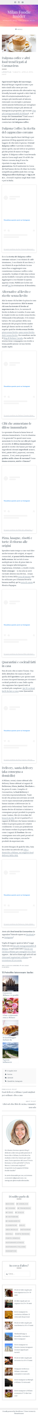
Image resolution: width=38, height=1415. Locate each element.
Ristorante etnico (15, 1242)
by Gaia (9, 1212)
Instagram (8, 937)
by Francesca (24, 1208)
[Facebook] (15, 2)
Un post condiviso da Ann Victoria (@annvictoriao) (20, 249)
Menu (20, 29)
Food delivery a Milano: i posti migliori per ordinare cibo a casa (18, 1092)
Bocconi (10, 1204)
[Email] (23, 2)
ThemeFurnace (19, 1413)
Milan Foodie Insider (19, 14)
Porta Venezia (13, 1238)
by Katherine (12, 1216)
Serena (9, 1074)
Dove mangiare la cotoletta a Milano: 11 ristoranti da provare (22, 1314)
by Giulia (19, 1212)
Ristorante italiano (16, 1247)
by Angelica (22, 1204)
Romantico (11, 1251)
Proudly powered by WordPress (13, 1411)
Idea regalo (12, 1229)
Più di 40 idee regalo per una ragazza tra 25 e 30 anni (23, 1292)
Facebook (30, 934)
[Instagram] (19, 2)
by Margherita (13, 1221)
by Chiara (10, 1208)
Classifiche (10, 1081)
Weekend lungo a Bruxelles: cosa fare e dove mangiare (22, 1336)
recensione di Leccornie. (12, 960)
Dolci (22, 1225)
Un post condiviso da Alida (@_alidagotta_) (18, 530)
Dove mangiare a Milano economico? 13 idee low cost (23, 1393)
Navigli (9, 1234)
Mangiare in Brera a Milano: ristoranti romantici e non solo (22, 1371)
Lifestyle (6, 72)
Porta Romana (22, 1234)
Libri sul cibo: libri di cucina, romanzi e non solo (19, 1104)
